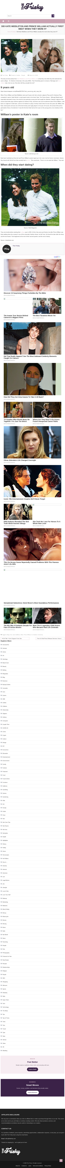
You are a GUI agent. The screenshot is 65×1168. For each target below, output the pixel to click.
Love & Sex (6, 891)
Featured (5, 771)
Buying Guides (6, 684)
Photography (6, 952)
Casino (4, 695)
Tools (4, 1021)
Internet (5, 869)
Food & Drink (6, 778)
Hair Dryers (6, 826)
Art (3, 655)
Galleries (5, 786)
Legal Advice (6, 880)
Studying (5, 992)
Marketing (5, 902)
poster (28, 160)
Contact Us (24, 1165)
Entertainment (6, 757)
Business (5, 681)
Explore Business (32, 1092)
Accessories (6, 644)
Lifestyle (5, 887)
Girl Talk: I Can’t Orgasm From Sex (12, 638)
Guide (4, 811)
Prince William (27, 634)
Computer (5, 720)
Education (5, 753)
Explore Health (32, 1069)
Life (3, 884)
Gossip (4, 807)
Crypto (4, 735)
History (4, 844)
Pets (4, 949)
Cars (4, 691)
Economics (5, 749)
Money (4, 913)
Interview (5, 873)
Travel (4, 1029)
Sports (4, 989)
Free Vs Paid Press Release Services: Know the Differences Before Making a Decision (50, 638)
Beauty (4, 666)
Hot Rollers (5, 858)
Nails (4, 931)
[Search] (53, 15)
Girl (3, 804)
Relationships (6, 967)
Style (4, 996)
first (11, 634)
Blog (4, 677)
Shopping (5, 981)
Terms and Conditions (38, 1165)
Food (4, 775)
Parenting (5, 942)
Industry (5, 865)
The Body (5, 1010)
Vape (4, 1036)
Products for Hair (7, 956)
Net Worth (5, 934)
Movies (4, 920)
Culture (4, 739)
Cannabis (5, 688)
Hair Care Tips (6, 822)
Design (4, 742)
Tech (4, 1003)
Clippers (5, 713)
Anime (4, 652)
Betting (4, 670)
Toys (4, 1025)
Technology (6, 1007)
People (4, 945)
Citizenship (5, 710)
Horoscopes (6, 855)
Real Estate (6, 960)
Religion (5, 971)
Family (4, 764)
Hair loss (5, 829)
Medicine (5, 905)
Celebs (18, 75)
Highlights (5, 840)
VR (3, 1047)
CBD (4, 699)
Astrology (5, 659)
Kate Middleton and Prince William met (27, 78)
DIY (3, 746)
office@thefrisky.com (10, 1138)
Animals (5, 648)
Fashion (5, 768)
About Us (18, 1165)
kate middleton (16, 634)
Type (4, 1032)
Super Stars (6, 1000)
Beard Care (6, 662)
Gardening (5, 797)
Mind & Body (6, 909)
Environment (6, 760)
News (4, 938)
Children (5, 706)
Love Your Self (6, 894)
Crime (4, 731)
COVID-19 (5, 728)
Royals (23, 75)
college (23, 232)
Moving (4, 923)
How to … (5, 862)
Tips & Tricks (6, 1018)
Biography (5, 673)
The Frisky (5, 75)
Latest (29, 1165)
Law (4, 876)
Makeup (5, 898)
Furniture (5, 782)
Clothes (5, 717)
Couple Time (6, 724)
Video (4, 1043)
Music (4, 927)
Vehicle (4, 1039)
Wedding (5, 1050)
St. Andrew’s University (37, 634)
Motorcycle (5, 916)
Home (4, 851)
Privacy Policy (48, 1165)
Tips (4, 1014)
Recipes (5, 963)
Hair (4, 818)
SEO (4, 978)
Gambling (5, 789)
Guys (4, 815)
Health (4, 836)
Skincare (5, 985)
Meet (22, 634)
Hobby (4, 847)
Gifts (4, 800)
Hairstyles (5, 833)
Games (4, 793)
